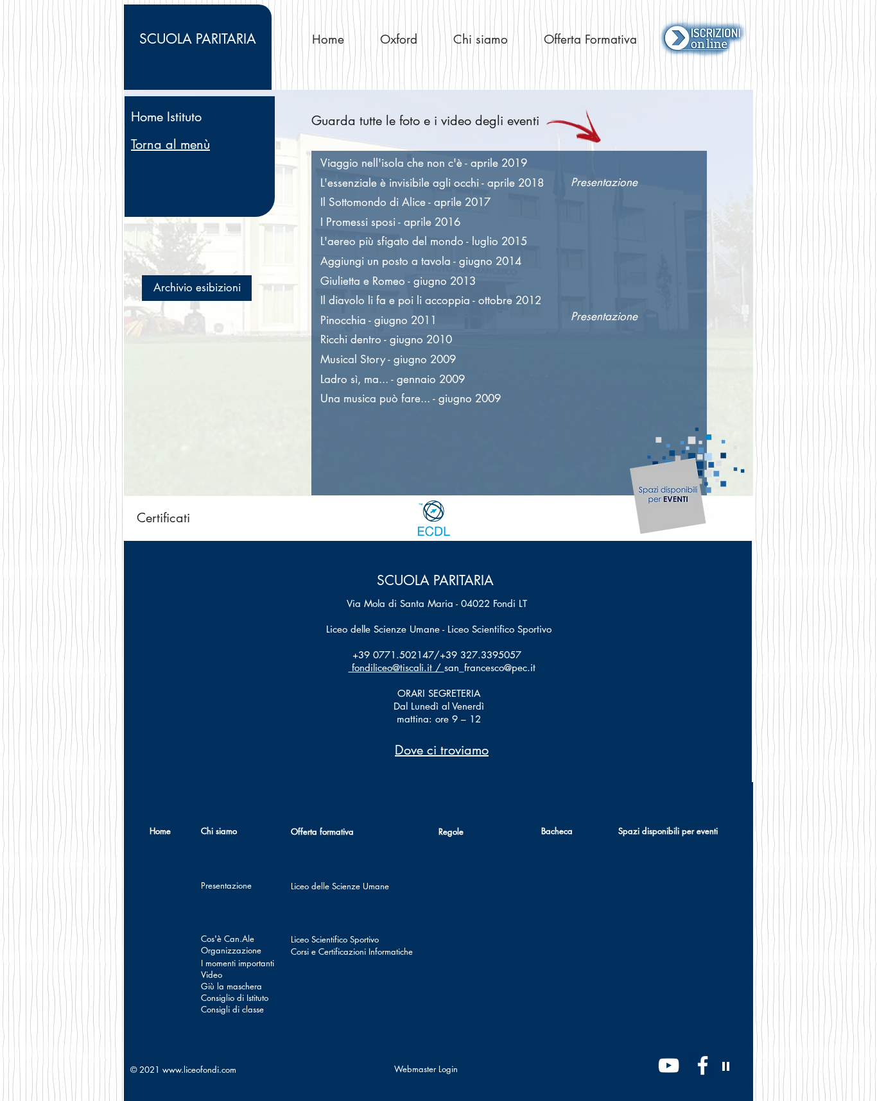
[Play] (726, 1065)
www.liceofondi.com (199, 1069)
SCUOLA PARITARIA (435, 580)
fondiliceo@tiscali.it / (396, 667)
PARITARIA (197, 38)
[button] (197, 288)
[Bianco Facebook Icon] (702, 1065)
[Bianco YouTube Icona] (668, 1065)
